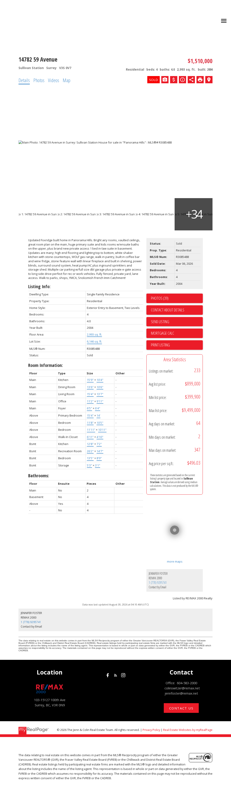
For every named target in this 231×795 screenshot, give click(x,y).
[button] (108, 675)
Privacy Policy (151, 730)
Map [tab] (66, 80)
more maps (174, 561)
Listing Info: (39, 286)
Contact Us (181, 708)
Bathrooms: (38, 476)
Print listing (160, 345)
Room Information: (45, 365)
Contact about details (167, 310)
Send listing (160, 321)
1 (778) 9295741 (158, 582)
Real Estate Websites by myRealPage (188, 730)
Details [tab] (24, 80)
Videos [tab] (53, 80)
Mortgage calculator (177, 333)
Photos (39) (160, 298)
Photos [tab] (38, 80)
